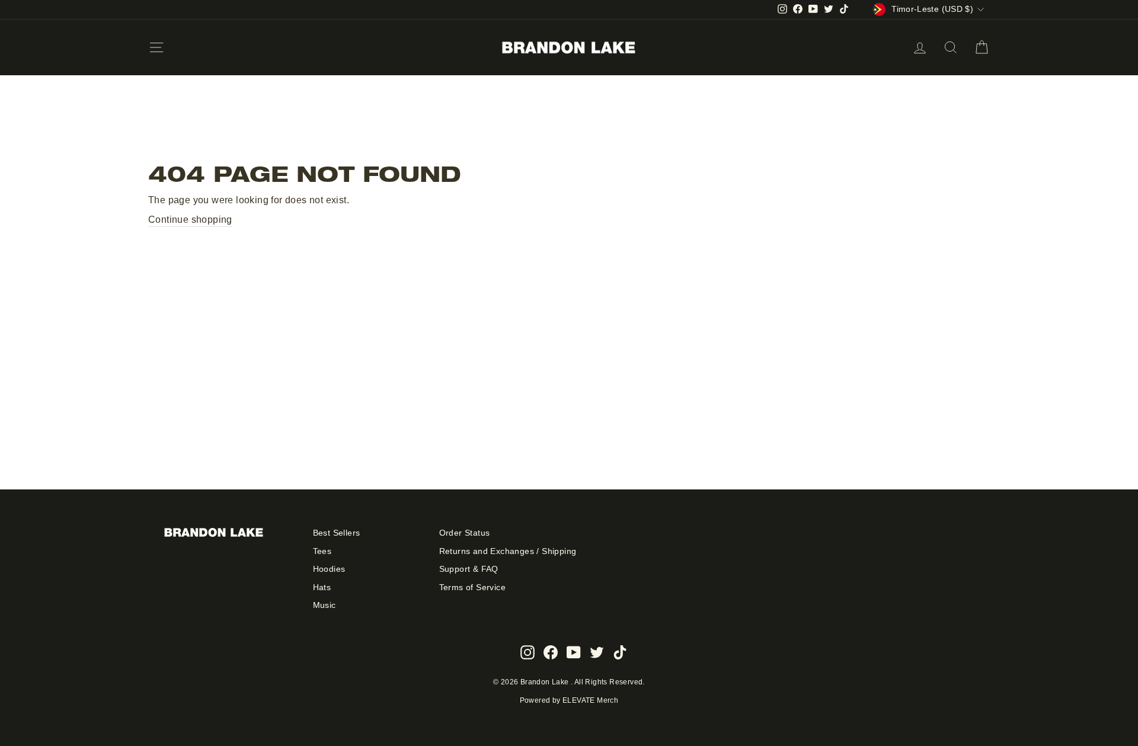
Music (324, 605)
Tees (322, 551)
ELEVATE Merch (590, 700)
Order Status (464, 533)
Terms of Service (472, 587)
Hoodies (329, 569)
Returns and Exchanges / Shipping (508, 551)
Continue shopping (190, 219)
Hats (322, 587)
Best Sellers (336, 533)
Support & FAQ (468, 569)
